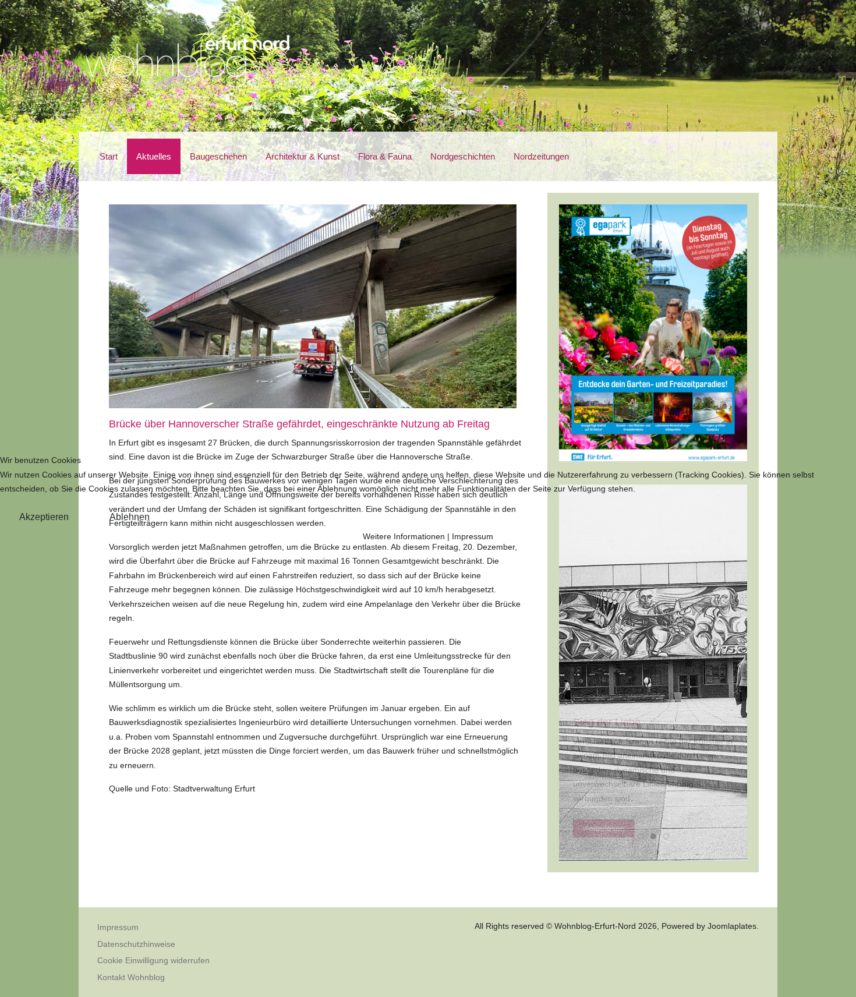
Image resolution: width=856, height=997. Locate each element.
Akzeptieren (44, 517)
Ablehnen (129, 517)
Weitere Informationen (404, 536)
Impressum (472, 536)
